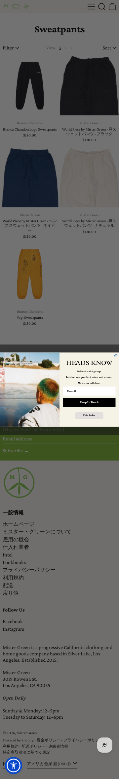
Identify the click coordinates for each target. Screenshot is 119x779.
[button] (13, 765)
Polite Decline (89, 415)
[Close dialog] (115, 355)
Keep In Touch (89, 402)
